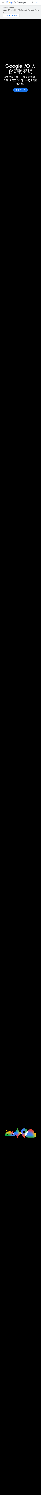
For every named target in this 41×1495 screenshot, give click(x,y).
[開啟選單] (3, 2)
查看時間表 (20, 90)
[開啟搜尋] (33, 2)
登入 (37, 2)
